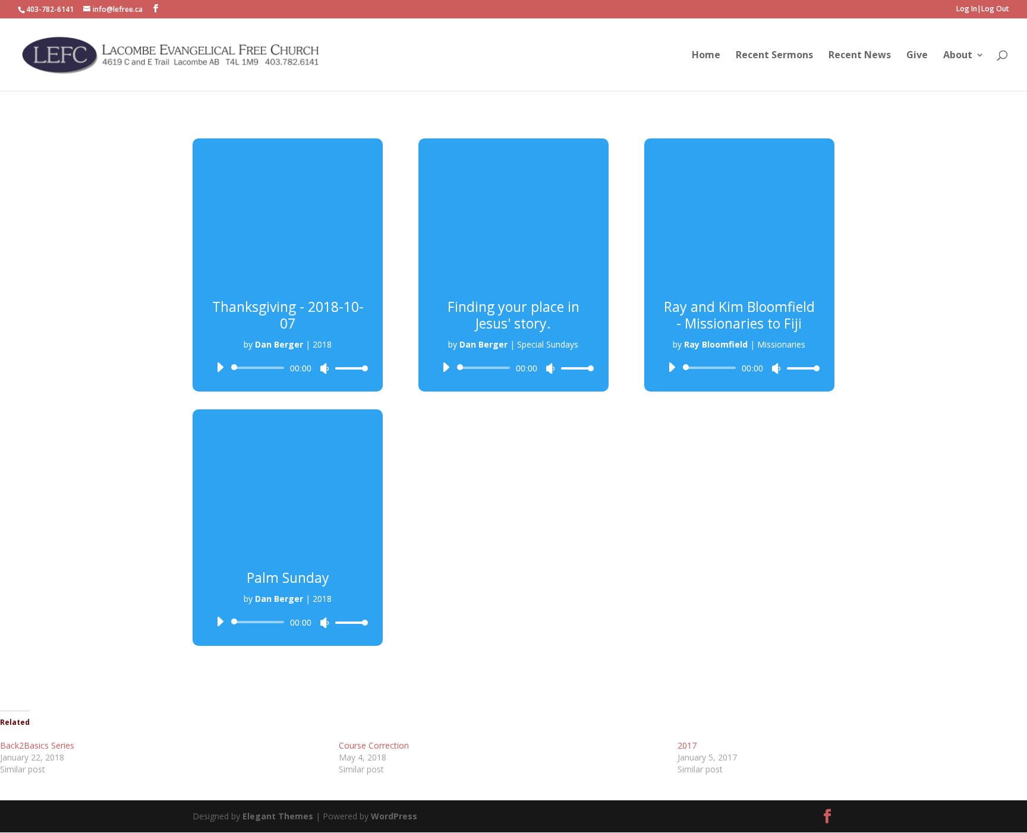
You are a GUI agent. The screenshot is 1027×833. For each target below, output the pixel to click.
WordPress (394, 816)
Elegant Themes (279, 816)
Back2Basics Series (37, 745)
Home (706, 56)
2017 (687, 745)
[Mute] (324, 368)
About (957, 56)
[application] (287, 368)
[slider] (348, 368)
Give (917, 56)
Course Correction (374, 745)
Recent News (859, 56)
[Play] (219, 367)
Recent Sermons (774, 56)
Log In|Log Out (982, 9)
